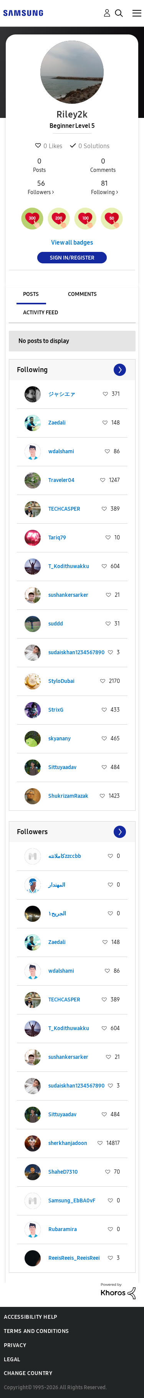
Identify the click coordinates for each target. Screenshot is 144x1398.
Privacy (15, 1345)
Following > (104, 187)
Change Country (28, 1373)
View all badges (72, 242)
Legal (12, 1359)
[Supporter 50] (111, 218)
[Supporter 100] (85, 218)
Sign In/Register (72, 258)
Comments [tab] (82, 294)
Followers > (41, 187)
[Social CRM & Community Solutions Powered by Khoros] (118, 1290)
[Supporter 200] (58, 218)
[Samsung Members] (23, 12)
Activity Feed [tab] (40, 312)
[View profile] (33, 394)
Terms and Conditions (36, 1331)
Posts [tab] (31, 294)
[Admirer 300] (32, 218)
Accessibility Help (30, 1317)
